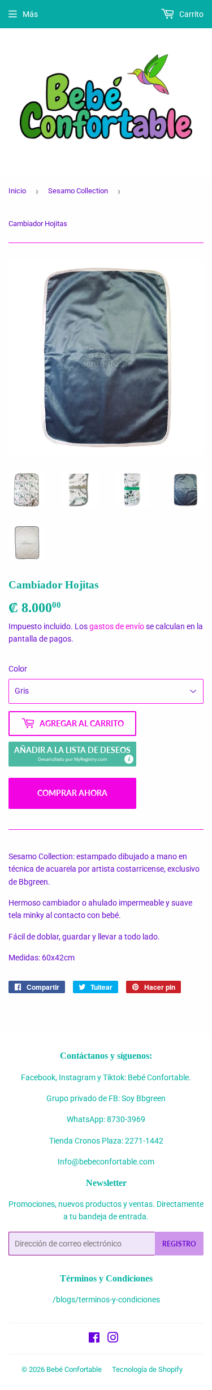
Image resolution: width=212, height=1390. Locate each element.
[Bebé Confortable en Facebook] (94, 1339)
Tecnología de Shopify (147, 1369)
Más (30, 14)
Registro (179, 1244)
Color (17, 668)
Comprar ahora (72, 793)
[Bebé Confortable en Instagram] (113, 1339)
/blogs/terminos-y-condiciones (106, 1299)
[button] (72, 754)
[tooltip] (128, 759)
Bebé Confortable (74, 1369)
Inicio (17, 191)
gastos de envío (116, 626)
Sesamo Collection (78, 191)
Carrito (191, 14)
